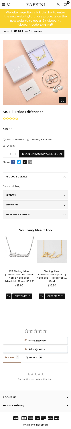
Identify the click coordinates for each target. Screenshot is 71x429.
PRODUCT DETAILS (16, 176)
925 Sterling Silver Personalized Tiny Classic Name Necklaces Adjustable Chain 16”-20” (19, 276)
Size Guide (12, 204)
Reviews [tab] (9, 357)
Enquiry (10, 145)
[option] (35, 19)
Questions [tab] (32, 357)
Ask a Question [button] (37, 349)
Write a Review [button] (37, 340)
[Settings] (58, 4)
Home (6, 31)
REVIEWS (11, 194)
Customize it (22, 296)
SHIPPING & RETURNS (18, 214)
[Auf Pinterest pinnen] (25, 162)
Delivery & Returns (41, 139)
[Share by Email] (30, 162)
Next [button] (65, 275)
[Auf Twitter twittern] (19, 162)
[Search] (9, 4)
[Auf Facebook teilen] (13, 162)
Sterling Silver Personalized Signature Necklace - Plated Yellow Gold (52, 276)
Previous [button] (5, 275)
